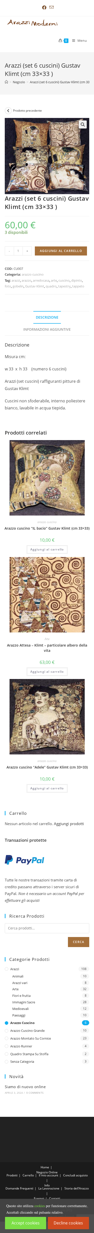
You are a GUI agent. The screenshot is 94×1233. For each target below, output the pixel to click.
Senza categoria (22, 1061)
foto (8, 286)
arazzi (16, 280)
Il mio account (48, 1175)
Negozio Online (47, 1172)
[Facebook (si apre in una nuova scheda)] (44, 7)
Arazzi (14, 969)
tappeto (78, 286)
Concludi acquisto (75, 1175)
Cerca (78, 942)
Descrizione (47, 317)
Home (45, 1167)
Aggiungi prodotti (69, 823)
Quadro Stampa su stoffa (29, 1054)
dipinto (76, 280)
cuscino (64, 280)
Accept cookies (26, 1223)
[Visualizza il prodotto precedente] (8, 110)
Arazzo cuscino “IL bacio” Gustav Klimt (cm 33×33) (47, 528)
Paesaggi (18, 1015)
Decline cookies (68, 1223)
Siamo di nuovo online (25, 1086)
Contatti (54, 1198)
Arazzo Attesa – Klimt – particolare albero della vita (47, 648)
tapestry (64, 286)
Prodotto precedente (27, 110)
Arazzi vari (19, 983)
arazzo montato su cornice (30, 1038)
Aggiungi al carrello (61, 251)
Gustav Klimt (34, 286)
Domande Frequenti (19, 1188)
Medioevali (20, 1008)
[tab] (47, 317)
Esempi (39, 1198)
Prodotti (12, 1175)
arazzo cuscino (33, 274)
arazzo (26, 280)
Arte (47, 639)
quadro (51, 286)
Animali (17, 976)
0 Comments (34, 1092)
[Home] (6, 82)
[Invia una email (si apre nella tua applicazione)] (51, 7)
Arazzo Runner (21, 1046)
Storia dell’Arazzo (76, 1188)
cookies (39, 1205)
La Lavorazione (48, 1188)
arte (54, 280)
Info (47, 1185)
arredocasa (41, 280)
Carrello (28, 1175)
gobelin (18, 286)
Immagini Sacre (23, 1002)
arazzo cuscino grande (27, 1030)
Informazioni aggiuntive (47, 329)
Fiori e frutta (21, 995)
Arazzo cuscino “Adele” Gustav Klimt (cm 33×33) (47, 767)
